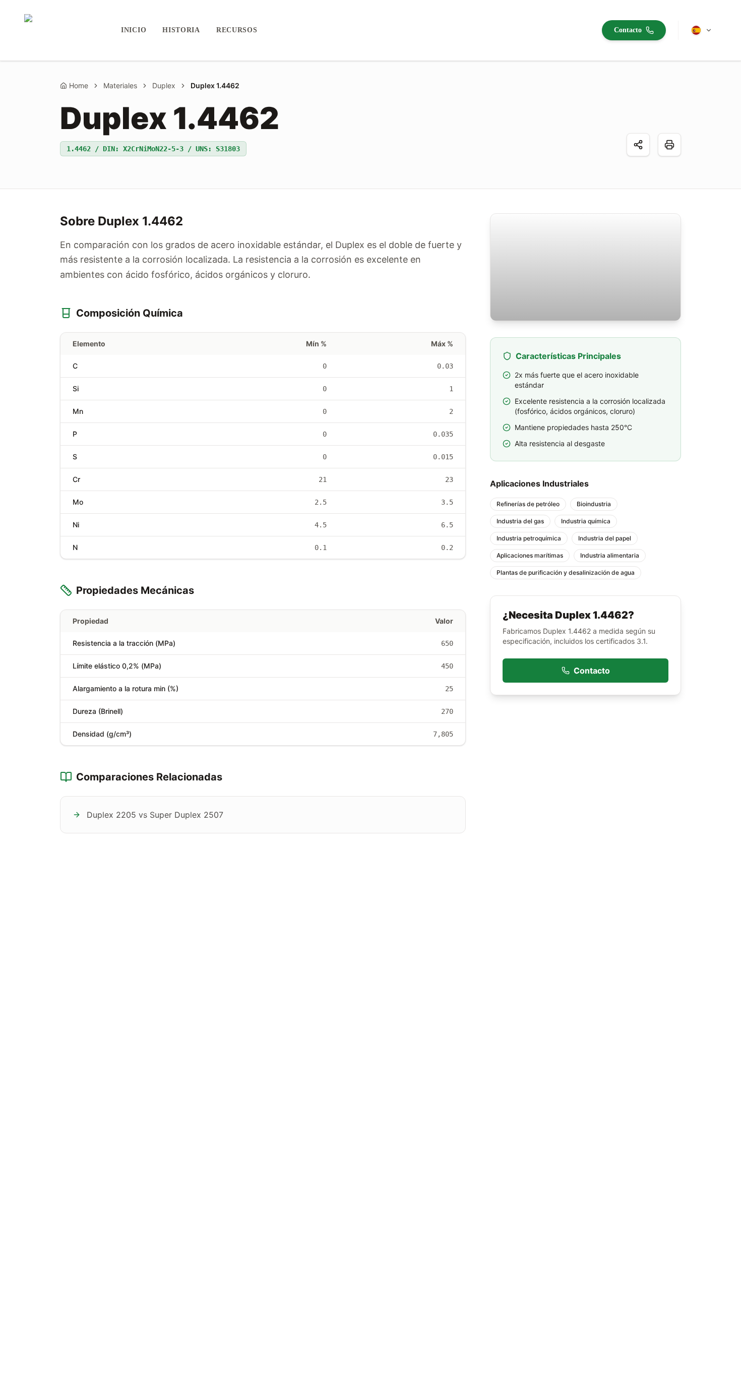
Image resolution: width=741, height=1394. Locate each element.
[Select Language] (702, 30)
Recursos (237, 30)
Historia (181, 30)
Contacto (628, 30)
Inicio (133, 30)
